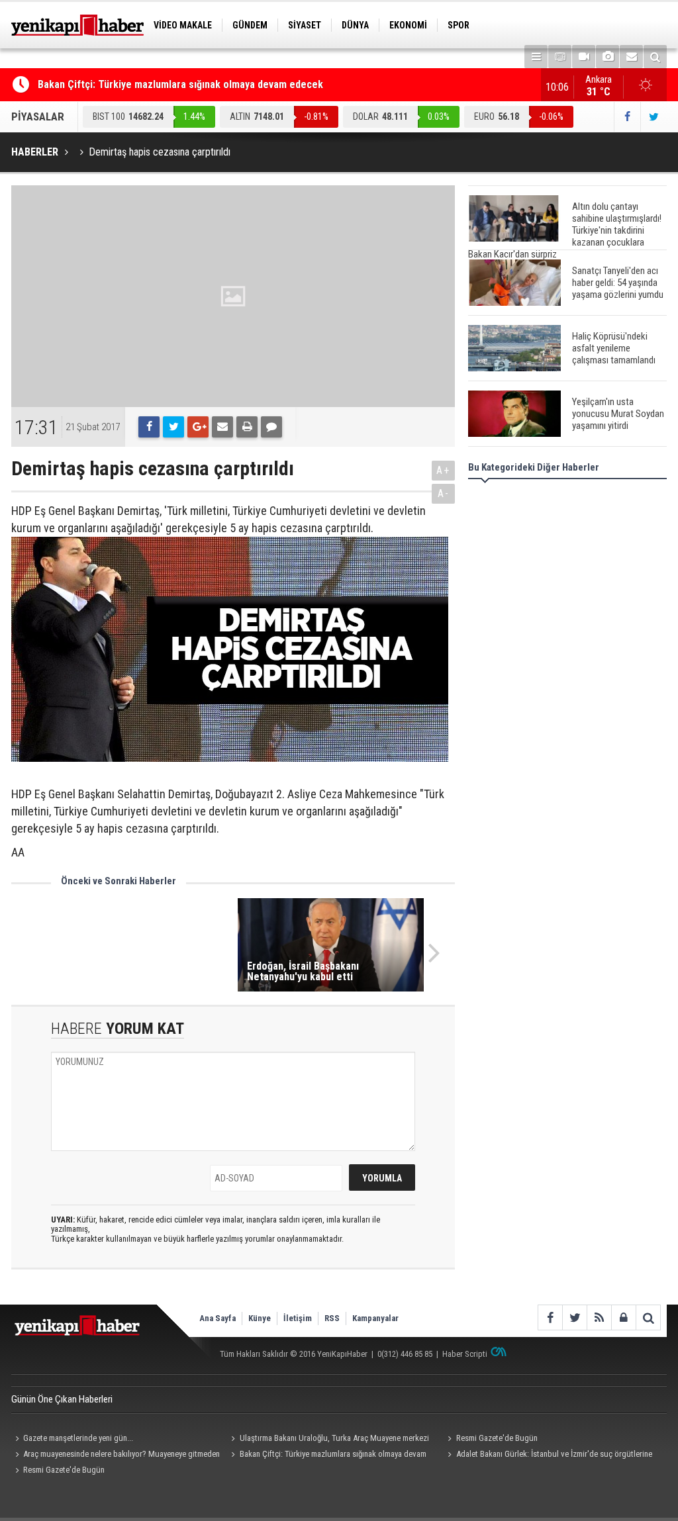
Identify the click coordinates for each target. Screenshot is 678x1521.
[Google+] (198, 427)
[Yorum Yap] (271, 427)
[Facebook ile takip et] (627, 117)
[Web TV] (583, 56)
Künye (259, 1318)
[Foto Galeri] (607, 56)
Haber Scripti (464, 1354)
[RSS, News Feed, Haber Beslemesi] (599, 1317)
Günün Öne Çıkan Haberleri (62, 1399)
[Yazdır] (247, 427)
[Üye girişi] (623, 1317)
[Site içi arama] (655, 56)
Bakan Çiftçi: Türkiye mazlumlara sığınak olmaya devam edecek (180, 84)
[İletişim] (631, 56)
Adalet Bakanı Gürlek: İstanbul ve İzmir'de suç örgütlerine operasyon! (548, 1455)
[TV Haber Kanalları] (559, 56)
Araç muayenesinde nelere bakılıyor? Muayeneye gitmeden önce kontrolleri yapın (115, 1455)
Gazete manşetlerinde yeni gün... (78, 1438)
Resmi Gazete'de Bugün (497, 1438)
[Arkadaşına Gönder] (222, 427)
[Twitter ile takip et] (653, 117)
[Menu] (536, 56)
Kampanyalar (375, 1318)
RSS (332, 1318)
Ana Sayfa (217, 1318)
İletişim (297, 1318)
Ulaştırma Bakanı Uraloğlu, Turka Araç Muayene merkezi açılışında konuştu (328, 1439)
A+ (443, 470)
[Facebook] (149, 427)
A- (444, 493)
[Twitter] (173, 427)
